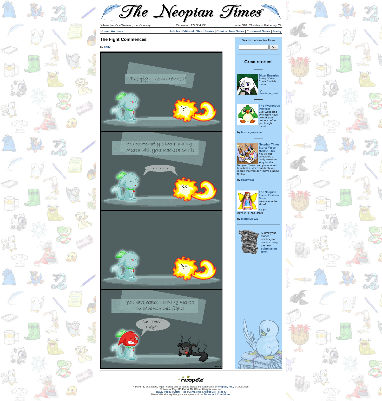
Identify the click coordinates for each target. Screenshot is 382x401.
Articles (175, 31)
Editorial (188, 31)
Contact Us (194, 392)
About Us (209, 392)
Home (105, 31)
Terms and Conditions (217, 394)
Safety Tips (179, 392)
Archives (117, 31)
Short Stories (205, 31)
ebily (107, 46)
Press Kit (222, 392)
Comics (221, 31)
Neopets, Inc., (226, 386)
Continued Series (258, 31)
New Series (236, 31)
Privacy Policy (163, 392)
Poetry (277, 31)
